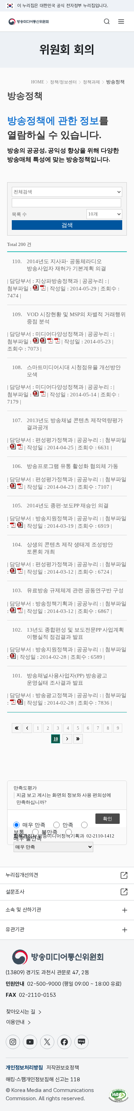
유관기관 (15, 929)
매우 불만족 (28, 838)
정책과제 (91, 81)
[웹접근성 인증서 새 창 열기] (118, 1093)
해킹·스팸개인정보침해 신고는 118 (43, 1079)
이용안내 (16, 1022)
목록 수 (19, 214)
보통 (19, 832)
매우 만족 (34, 825)
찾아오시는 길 (21, 1012)
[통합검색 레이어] (107, 21)
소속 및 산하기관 (23, 910)
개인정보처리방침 (24, 1067)
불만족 (49, 832)
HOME (37, 81)
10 (56, 739)
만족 (68, 825)
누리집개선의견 (22, 875)
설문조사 (15, 892)
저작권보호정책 (62, 1067)
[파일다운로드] (36, 288)
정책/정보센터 (63, 81)
